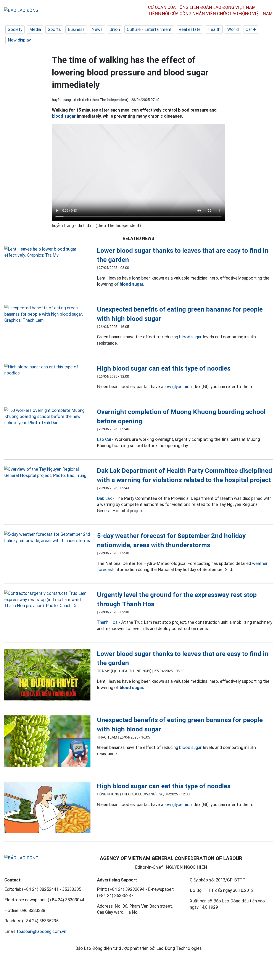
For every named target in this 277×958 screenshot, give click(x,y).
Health (214, 29)
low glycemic (176, 386)
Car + (251, 29)
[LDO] (47, 252)
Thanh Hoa (107, 622)
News (97, 29)
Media (35, 29)
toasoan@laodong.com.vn (41, 931)
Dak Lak (104, 498)
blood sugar (64, 116)
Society (15, 29)
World (233, 29)
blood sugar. (132, 284)
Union (115, 29)
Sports (54, 29)
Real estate (190, 29)
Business (76, 29)
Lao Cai (104, 439)
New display (19, 40)
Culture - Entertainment (149, 29)
